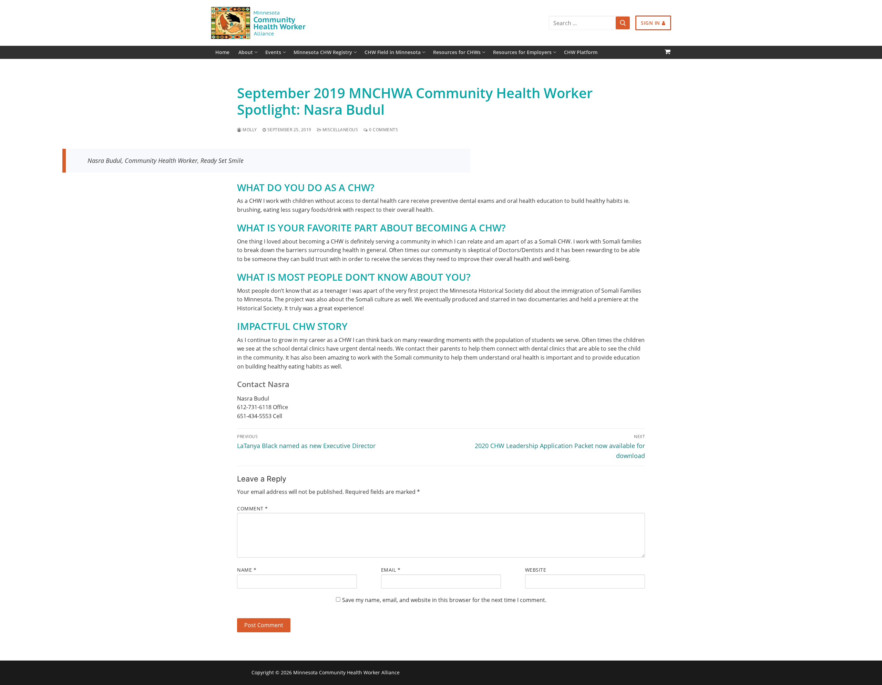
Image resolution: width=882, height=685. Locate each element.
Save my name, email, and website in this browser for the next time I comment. (444, 599)
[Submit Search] (622, 23)
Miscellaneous (339, 129)
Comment (252, 508)
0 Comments (383, 129)
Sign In (650, 23)
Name (246, 570)
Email (391, 570)
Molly (249, 129)
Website (535, 570)
